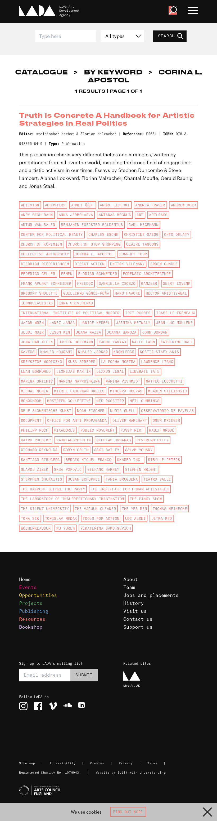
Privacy (126, 763)
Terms (152, 763)
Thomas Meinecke (170, 509)
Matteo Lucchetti (164, 381)
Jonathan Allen (37, 342)
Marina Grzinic (37, 381)
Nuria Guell (122, 411)
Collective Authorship (45, 254)
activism (30, 205)
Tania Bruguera (122, 479)
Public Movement (97, 430)
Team (129, 587)
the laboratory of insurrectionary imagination (72, 499)
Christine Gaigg (141, 234)
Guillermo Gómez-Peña (86, 293)
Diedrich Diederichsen (45, 264)
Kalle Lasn (143, 342)
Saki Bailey (106, 450)
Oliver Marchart (129, 420)
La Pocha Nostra (118, 362)
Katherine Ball (177, 342)
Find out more (128, 812)
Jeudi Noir (32, 332)
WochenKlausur (36, 528)
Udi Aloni (135, 518)
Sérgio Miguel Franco (88, 460)
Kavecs (28, 352)
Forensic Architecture (147, 274)
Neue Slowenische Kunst (46, 411)
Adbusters (55, 205)
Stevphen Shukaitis (41, 479)
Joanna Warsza (122, 332)
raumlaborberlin (73, 440)
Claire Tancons (142, 244)
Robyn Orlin (75, 450)
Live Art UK (131, 685)
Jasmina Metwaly (133, 323)
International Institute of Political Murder (70, 313)
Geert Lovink (176, 283)
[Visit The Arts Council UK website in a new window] (110, 791)
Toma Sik (30, 518)
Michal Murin (34, 391)
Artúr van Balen (38, 225)
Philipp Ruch (34, 430)
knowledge (124, 352)
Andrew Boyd (183, 205)
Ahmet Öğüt (82, 205)
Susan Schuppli (84, 479)
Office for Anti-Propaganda (77, 420)
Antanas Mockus (115, 215)
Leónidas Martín (73, 371)
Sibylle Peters (164, 460)
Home (25, 579)
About (130, 579)
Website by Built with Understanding (131, 772)
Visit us (135, 611)
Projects (30, 603)
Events (28, 587)
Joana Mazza (88, 332)
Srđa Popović (68, 469)
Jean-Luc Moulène (174, 323)
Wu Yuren (65, 528)
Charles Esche (103, 234)
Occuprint (31, 420)
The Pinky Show (146, 499)
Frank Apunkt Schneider (46, 283)
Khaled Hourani (56, 352)
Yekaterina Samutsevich (105, 528)
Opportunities (38, 595)
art (140, 215)
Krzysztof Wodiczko (41, 362)
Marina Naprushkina (79, 381)
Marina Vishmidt (123, 381)
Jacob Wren (32, 323)
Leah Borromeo (36, 371)
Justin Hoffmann (76, 342)
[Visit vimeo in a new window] (53, 706)
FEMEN (66, 274)
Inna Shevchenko (76, 303)
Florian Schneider (97, 274)
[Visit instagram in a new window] (23, 706)
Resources (32, 619)
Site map (27, 763)
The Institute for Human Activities (130, 489)
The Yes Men (134, 509)
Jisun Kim (59, 332)
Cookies (97, 763)
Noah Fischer (91, 411)
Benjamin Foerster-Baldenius (92, 225)
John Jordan (154, 332)
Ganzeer (149, 283)
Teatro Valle (157, 479)
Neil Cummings (145, 401)
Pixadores (64, 430)
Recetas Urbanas (113, 440)
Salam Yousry (139, 450)
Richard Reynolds (39, 450)
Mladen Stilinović (167, 391)
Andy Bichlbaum (37, 215)
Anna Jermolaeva (76, 215)
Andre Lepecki (115, 205)
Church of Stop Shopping (94, 244)
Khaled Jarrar (93, 352)
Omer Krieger (166, 420)
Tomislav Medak (61, 518)
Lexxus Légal (110, 371)
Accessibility (63, 763)
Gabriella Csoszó (117, 283)
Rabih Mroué (161, 430)
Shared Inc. (129, 460)
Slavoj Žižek (34, 469)
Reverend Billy (153, 440)
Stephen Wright (141, 469)
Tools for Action (101, 518)
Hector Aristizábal (166, 293)
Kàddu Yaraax (112, 342)
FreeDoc (85, 283)
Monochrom (31, 401)
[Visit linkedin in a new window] (82, 706)
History (133, 603)
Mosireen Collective (69, 401)
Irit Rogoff (137, 313)
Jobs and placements (151, 595)
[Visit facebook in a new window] (38, 706)
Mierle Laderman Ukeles (79, 391)
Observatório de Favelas (167, 411)
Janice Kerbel (95, 323)
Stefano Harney (103, 469)
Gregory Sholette (39, 293)
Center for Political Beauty (52, 234)
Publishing (33, 611)
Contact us (137, 619)
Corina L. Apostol (94, 254)
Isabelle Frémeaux (175, 313)
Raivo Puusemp (36, 440)
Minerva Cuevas (126, 391)
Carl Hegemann (144, 225)
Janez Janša (62, 323)
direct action (90, 264)
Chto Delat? (176, 234)
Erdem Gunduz (164, 264)
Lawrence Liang (157, 362)
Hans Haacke (127, 293)
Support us (137, 627)
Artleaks (158, 215)
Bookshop (30, 627)
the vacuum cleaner (95, 509)
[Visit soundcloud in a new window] (68, 706)
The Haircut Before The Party (53, 489)
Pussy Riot (131, 430)
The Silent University (45, 509)
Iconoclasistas (37, 303)
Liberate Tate (145, 371)
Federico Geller (38, 274)
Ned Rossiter (110, 401)
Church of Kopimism (41, 244)
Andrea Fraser (150, 205)
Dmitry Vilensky (127, 264)
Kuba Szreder (81, 362)
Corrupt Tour (133, 254)
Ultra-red (161, 518)
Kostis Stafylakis (159, 352)
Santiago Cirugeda (40, 460)
